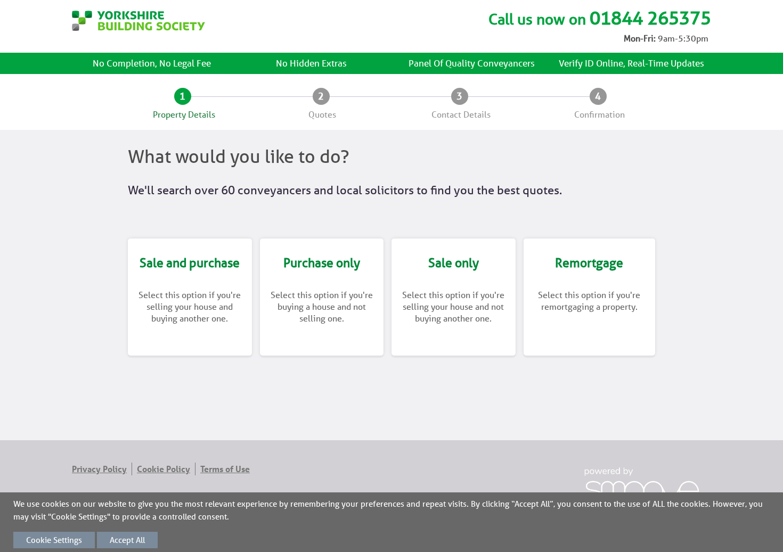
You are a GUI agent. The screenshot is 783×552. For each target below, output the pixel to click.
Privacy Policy (99, 469)
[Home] (138, 27)
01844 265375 (650, 18)
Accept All (127, 540)
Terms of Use (225, 469)
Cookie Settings (54, 540)
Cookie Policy (163, 469)
